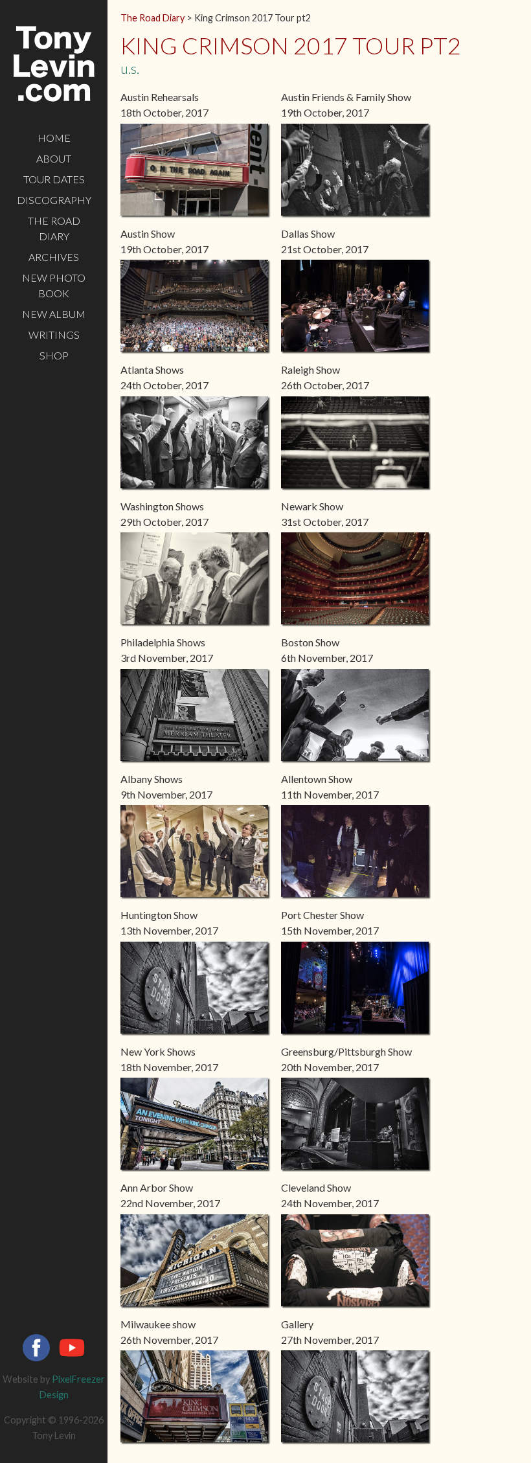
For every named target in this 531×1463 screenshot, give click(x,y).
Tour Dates (54, 179)
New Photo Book (53, 285)
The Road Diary (54, 228)
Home (54, 137)
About (53, 158)
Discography (54, 200)
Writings (54, 334)
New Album (53, 314)
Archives (53, 257)
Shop (54, 355)
